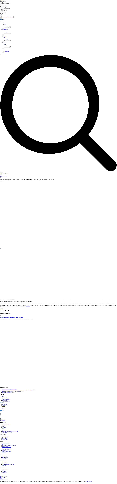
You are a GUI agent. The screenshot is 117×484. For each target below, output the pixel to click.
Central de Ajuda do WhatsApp (6, 449)
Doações (3, 462)
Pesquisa (1, 171)
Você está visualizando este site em (5, 3)
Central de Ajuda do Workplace (6, 451)
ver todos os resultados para (4, 173)
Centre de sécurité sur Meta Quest (7, 432)
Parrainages (4, 427)
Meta (3, 396)
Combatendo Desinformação (6, 399)
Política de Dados (4, 438)
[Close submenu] (10, 27)
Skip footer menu (2, 419)
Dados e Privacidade (5, 397)
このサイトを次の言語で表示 (5, 8)
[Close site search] (1, 174)
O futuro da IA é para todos (6, 390)
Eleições (3, 470)
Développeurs (4, 430)
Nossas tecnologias (5, 29)
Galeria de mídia (4, 456)
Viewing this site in (3, 1)
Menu (5, 24)
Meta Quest (4, 450)
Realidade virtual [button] (4, 404)
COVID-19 (4, 471)
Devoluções (4, 444)
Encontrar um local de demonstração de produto (9, 445)
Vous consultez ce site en (4, 6)
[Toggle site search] (0, 54)
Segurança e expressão (5, 469)
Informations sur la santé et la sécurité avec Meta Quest (10, 431)
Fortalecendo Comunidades (6, 401)
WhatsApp (1, 309)
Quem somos (4, 36)
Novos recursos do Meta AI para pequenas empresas (9, 389)
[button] (1, 15)
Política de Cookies (89, 481)
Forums (3, 426)
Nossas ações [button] (4, 407)
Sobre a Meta (4, 455)
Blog (3, 428)
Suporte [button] (3, 408)
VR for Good (4, 425)
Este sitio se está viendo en (4, 13)
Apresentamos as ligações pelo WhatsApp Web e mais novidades (11, 391)
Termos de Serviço (5, 437)
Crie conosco (4, 42)
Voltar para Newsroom (3, 176)
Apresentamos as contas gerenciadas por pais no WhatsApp (11, 317)
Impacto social (4, 463)
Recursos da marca (5, 457)
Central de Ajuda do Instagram (6, 448)
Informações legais (5, 446)
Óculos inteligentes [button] (5, 405)
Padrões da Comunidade (3, 476)
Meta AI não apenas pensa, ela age (7, 392)
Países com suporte (5, 439)
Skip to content (2, 0)
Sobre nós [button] (3, 406)
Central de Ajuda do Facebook (6, 447)
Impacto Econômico (5, 400)
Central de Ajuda (6, 51)
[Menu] (1, 18)
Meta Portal (4, 452)
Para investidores (4, 458)
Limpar (2, 172)
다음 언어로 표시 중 (3, 10)
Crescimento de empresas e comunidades (8, 464)
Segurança (3, 398)
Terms (1, 478)
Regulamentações (4, 472)
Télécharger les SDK (5, 429)
